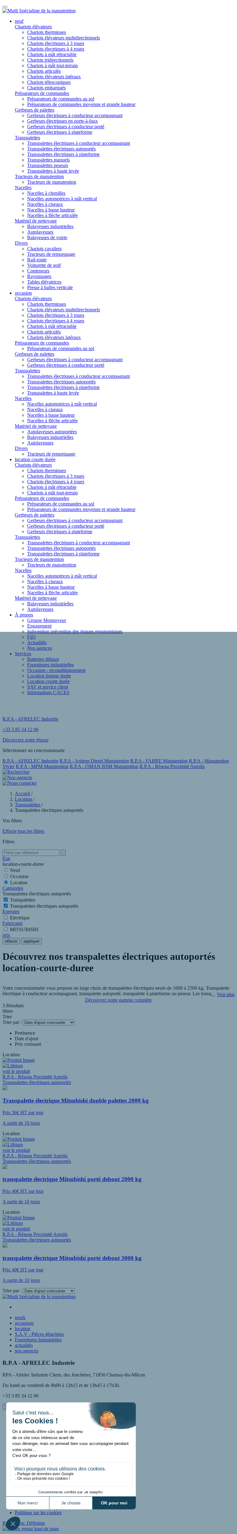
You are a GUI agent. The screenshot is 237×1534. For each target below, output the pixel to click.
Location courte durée (48, 681)
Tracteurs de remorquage (51, 254)
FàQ (31, 637)
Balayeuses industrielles (50, 226)
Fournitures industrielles (50, 664)
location (22, 1328)
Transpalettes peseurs (47, 165)
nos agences (26, 1350)
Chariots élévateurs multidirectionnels (63, 37)
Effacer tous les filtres (23, 831)
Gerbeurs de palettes (34, 109)
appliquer (31, 941)
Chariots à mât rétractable (52, 54)
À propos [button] (24, 614)
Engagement (39, 625)
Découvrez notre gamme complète (118, 1000)
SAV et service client (47, 686)
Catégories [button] (12, 888)
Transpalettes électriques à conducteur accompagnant (78, 143)
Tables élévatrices (44, 281)
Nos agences (39, 648)
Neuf (15, 870)
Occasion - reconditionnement (56, 670)
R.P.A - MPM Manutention (42, 766)
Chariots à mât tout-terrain (52, 65)
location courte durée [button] (35, 459)
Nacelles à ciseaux (45, 204)
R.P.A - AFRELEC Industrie (30, 760)
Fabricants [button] (12, 923)
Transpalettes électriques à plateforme (63, 154)
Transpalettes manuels (48, 159)
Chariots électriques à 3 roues (55, 43)
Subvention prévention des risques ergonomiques (75, 631)
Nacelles (23, 187)
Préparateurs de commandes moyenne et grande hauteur (81, 104)
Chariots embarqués (46, 87)
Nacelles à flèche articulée (52, 215)
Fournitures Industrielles (38, 1339)
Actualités (37, 642)
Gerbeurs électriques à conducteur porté (65, 126)
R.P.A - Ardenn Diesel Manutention (94, 760)
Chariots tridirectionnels (50, 60)
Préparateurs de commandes (42, 93)
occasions (24, 1323)
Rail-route (37, 259)
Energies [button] (10, 911)
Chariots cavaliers (44, 248)
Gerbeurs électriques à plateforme (59, 132)
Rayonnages (39, 276)
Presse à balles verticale (50, 287)
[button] (30, 1528)
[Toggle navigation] (4, 7)
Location (18, 882)
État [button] (6, 858)
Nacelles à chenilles (46, 193)
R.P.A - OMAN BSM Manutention (104, 766)
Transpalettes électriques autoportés (61, 148)
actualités (24, 1345)
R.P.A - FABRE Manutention (159, 760)
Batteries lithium (43, 659)
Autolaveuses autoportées (52, 431)
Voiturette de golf (44, 265)
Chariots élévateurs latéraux (54, 76)
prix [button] (6, 935)
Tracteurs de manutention (39, 176)
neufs (20, 1317)
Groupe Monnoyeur (46, 620)
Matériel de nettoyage (36, 220)
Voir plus (226, 994)
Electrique (20, 917)
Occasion (19, 876)
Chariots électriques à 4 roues (55, 48)
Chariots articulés (44, 71)
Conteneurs (38, 270)
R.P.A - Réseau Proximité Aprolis (172, 766)
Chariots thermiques (46, 32)
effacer (11, 941)
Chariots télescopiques (49, 82)
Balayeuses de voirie (47, 237)
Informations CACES (48, 692)
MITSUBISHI (24, 929)
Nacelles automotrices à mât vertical (62, 198)
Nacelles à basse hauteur (51, 209)
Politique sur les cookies (38, 1512)
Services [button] (23, 653)
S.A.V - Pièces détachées (39, 1334)
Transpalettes (27, 137)
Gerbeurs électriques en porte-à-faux (62, 121)
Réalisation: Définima (23, 1523)
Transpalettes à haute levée (53, 171)
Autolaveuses (40, 232)
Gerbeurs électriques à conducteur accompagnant (75, 115)
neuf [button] (19, 21)
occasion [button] (23, 293)
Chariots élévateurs (33, 26)
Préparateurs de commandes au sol (60, 98)
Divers (21, 243)
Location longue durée (49, 675)
